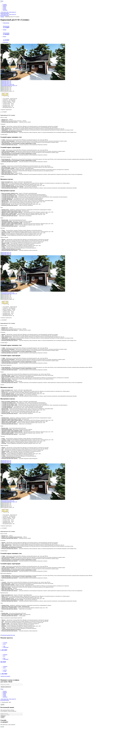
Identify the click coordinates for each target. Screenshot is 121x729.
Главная (4, 4)
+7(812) (4, 12)
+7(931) (12, 12)
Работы (4, 6)
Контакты (5, 10)
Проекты (5, 5)
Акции (4, 7)
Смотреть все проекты (5, 676)
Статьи (4, 8)
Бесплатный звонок (5, 13)
